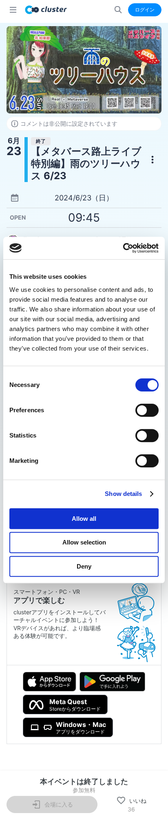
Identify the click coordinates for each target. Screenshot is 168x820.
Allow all (84, 518)
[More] (152, 160)
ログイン (145, 10)
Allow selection (84, 542)
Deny (84, 566)
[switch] (147, 410)
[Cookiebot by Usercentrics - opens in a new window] (123, 248)
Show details (123, 493)
